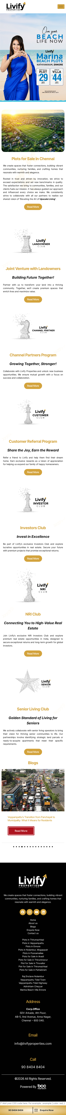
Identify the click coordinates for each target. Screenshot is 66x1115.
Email (33, 1035)
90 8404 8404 (33, 1067)
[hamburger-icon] (61, 6)
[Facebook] (23, 912)
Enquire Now (47, 1110)
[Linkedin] (43, 912)
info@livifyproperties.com (33, 1043)
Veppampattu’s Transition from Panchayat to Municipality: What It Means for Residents (31, 819)
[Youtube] (36, 912)
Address (33, 1001)
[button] (3, 57)
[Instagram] (30, 912)
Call (33, 1059)
